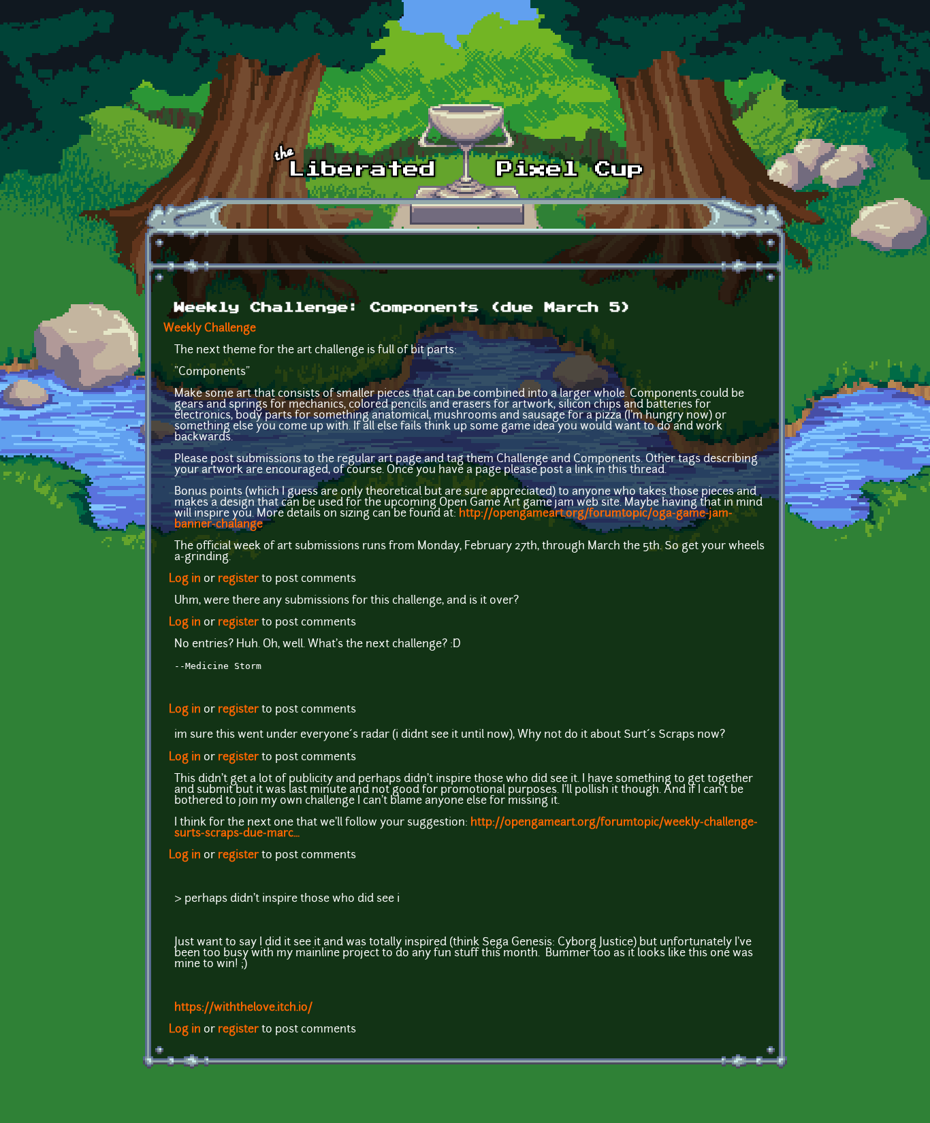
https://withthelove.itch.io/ (243, 1008)
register (238, 579)
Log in (185, 579)
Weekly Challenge (209, 328)
